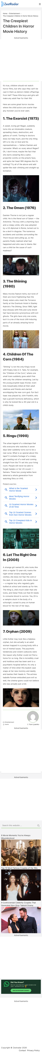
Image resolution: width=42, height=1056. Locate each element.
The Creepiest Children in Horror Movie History (20, 16)
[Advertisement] (21, 60)
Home (5, 13)
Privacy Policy (33, 1050)
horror (7, 724)
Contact (22, 1050)
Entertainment (14, 13)
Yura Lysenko (34, 724)
